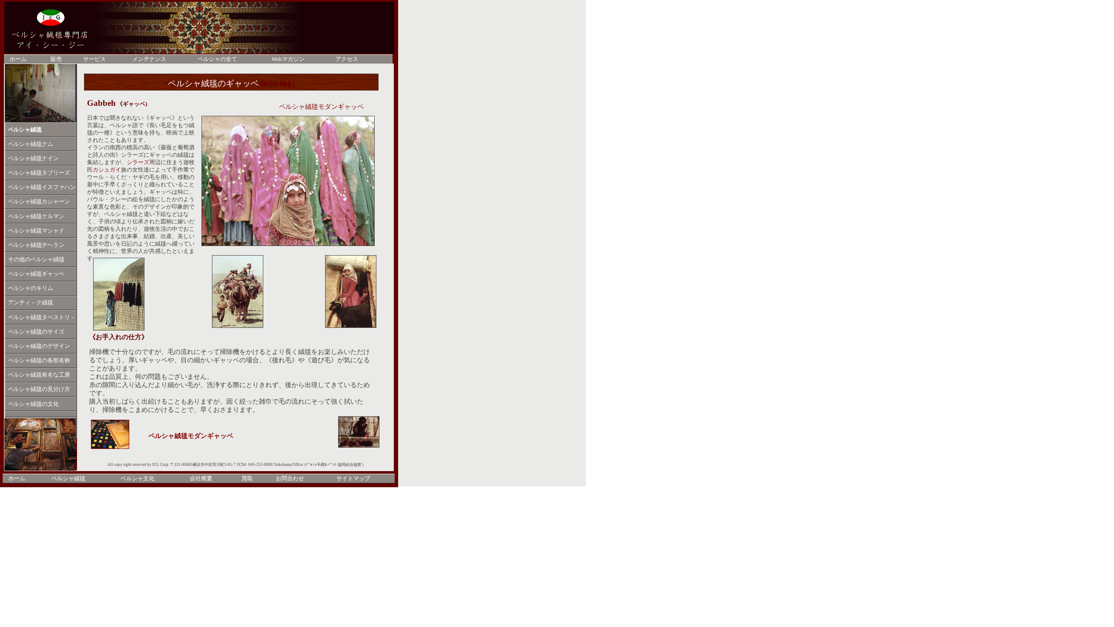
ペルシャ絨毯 (25, 130)
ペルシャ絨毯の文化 (33, 404)
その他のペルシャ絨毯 (36, 259)
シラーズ (138, 162)
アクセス (347, 59)
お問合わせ (290, 478)
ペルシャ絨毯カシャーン (39, 202)
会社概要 (201, 478)
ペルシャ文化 (137, 478)
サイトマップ (353, 478)
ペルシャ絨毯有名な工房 (39, 375)
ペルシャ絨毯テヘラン (36, 245)
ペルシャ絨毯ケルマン (36, 216)
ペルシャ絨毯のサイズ (36, 332)
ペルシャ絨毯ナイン (33, 158)
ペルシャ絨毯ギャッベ (36, 274)
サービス (94, 59)
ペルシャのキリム (30, 288)
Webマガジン (288, 59)
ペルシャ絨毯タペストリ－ (42, 317)
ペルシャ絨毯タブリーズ (39, 173)
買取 (247, 478)
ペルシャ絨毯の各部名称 (39, 360)
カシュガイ (107, 170)
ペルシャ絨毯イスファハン (42, 187)
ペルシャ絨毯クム (30, 144)
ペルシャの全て (217, 59)
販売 (56, 59)
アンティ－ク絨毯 (30, 303)
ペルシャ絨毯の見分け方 (39, 389)
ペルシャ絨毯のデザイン (39, 346)
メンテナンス (149, 59)
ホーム (16, 478)
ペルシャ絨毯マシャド (36, 231)
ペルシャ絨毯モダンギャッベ (190, 435)
